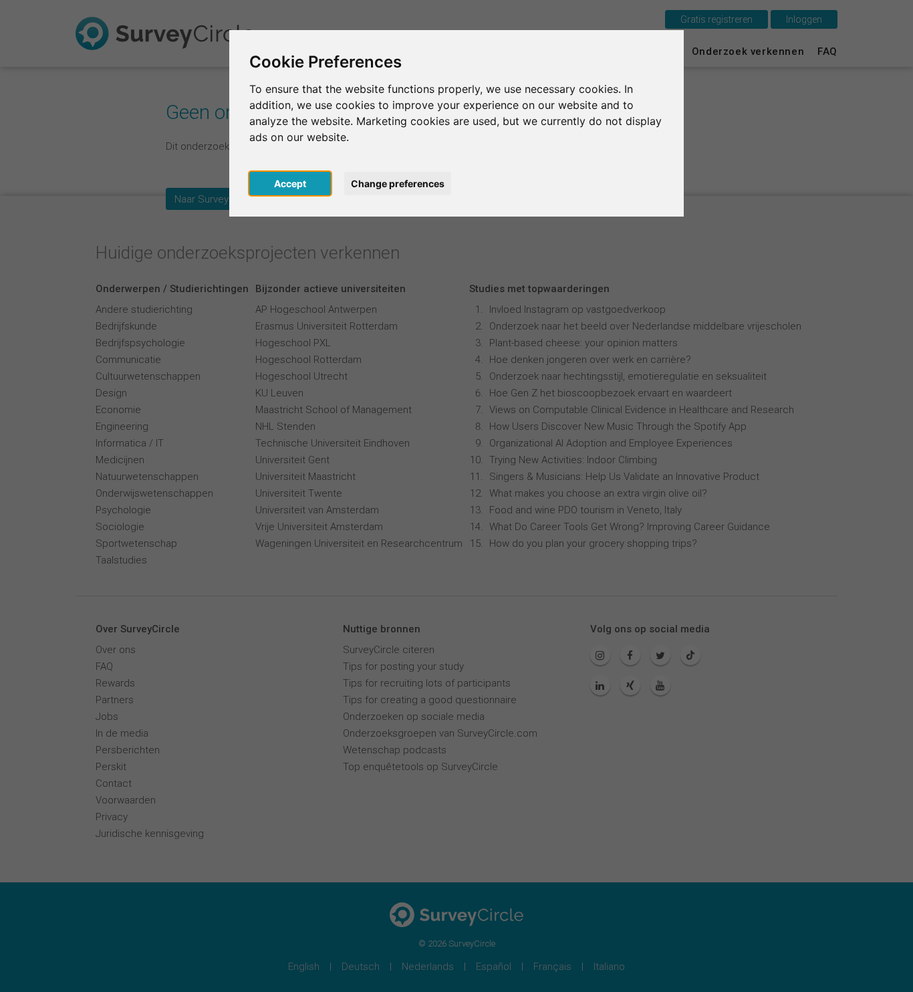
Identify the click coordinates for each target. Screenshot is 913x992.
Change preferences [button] (397, 183)
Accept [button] (290, 183)
